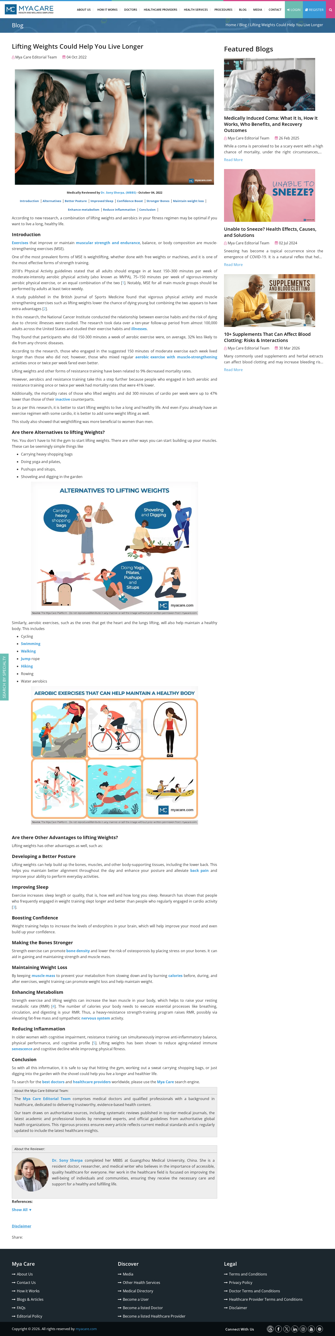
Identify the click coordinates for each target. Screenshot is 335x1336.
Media (257, 10)
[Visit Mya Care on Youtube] (311, 1329)
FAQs (21, 1307)
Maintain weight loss (188, 201)
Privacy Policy (240, 1282)
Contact (275, 10)
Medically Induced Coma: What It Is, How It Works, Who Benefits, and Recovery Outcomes (271, 124)
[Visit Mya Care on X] (286, 1329)
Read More (233, 159)
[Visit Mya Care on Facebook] (278, 1329)
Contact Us (26, 1282)
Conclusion (147, 209)
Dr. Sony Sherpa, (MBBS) (118, 192)
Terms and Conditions (248, 1274)
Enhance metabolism (84, 209)
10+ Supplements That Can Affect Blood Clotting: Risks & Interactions (267, 337)
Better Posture (76, 201)
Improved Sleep (102, 201)
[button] (330, 9)
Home (231, 24)
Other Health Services (141, 1282)
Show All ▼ (22, 1209)
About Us (84, 10)
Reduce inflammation (119, 209)
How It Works (107, 10)
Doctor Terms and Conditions (254, 1290)
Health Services (196, 10)
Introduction (30, 201)
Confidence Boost (130, 201)
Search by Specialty (4, 677)
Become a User (136, 1299)
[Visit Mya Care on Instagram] (303, 1329)
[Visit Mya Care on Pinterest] (319, 1329)
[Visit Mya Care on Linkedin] (294, 1329)
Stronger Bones (158, 201)
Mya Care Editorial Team (36, 57)
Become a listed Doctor (143, 1307)
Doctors (130, 10)
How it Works (28, 1290)
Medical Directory (138, 1290)
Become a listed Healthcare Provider (154, 1316)
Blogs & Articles (30, 1299)
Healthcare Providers (160, 10)
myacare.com (86, 1328)
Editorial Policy (29, 1316)
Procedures (223, 10)
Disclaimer (238, 1307)
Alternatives (52, 201)
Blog (243, 10)
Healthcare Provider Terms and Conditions (266, 1299)
